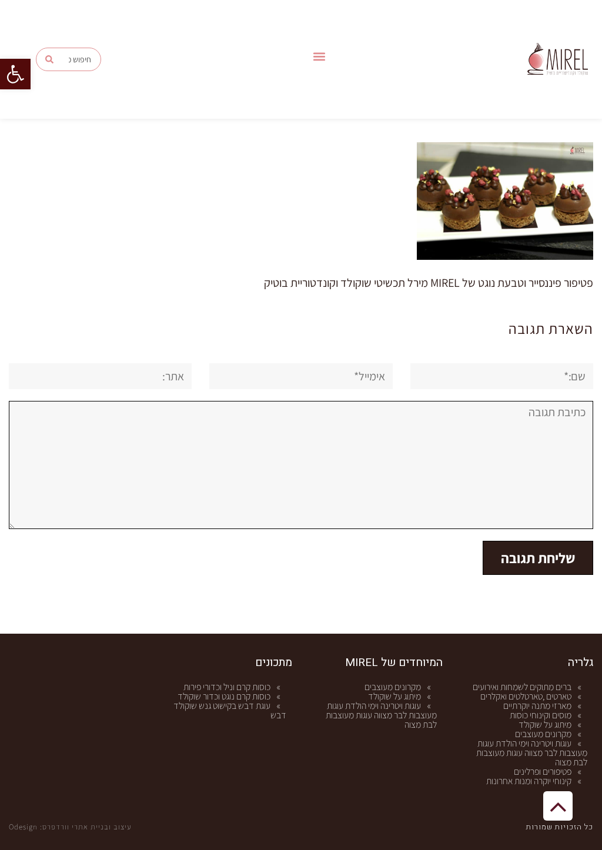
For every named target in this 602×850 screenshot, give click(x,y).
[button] (15, 74)
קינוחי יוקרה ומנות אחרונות (528, 781)
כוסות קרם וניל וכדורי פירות (226, 687)
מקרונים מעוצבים (543, 734)
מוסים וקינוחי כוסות (540, 715)
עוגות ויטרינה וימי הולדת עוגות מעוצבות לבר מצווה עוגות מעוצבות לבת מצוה (531, 752)
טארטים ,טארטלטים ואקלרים (525, 696)
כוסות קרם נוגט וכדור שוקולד (224, 696)
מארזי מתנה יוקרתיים (537, 706)
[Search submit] (49, 59)
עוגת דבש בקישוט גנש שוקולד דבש (229, 710)
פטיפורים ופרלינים (542, 771)
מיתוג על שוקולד (545, 724)
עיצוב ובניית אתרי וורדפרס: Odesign (70, 827)
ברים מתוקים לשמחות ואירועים (522, 687)
